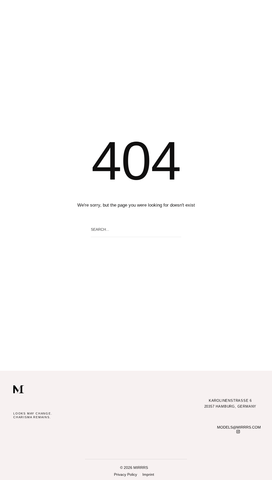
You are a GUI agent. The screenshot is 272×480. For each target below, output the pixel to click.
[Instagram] (238, 432)
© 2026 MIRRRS (134, 467)
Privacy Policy (125, 474)
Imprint (148, 474)
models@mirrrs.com (239, 427)
